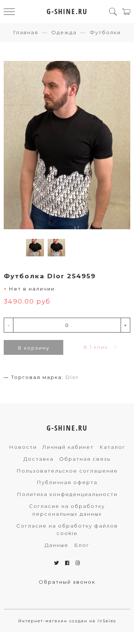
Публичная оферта (67, 482)
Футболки (105, 32)
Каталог (112, 447)
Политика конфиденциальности (67, 494)
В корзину (34, 348)
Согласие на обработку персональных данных (67, 510)
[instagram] (78, 563)
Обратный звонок (67, 582)
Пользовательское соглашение (67, 471)
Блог (81, 545)
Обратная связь (85, 459)
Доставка (38, 459)
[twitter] (57, 563)
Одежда (64, 32)
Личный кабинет (68, 447)
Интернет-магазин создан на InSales (67, 621)
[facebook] (67, 563)
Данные (56, 545)
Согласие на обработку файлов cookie (67, 530)
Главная (25, 32)
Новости (23, 447)
